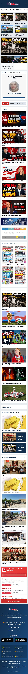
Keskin (8, 667)
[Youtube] (16, 636)
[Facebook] (9, 636)
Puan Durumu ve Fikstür (6, 652)
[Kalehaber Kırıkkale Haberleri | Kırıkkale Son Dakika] (13, 4)
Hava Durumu (5, 661)
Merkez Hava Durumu (6, 648)
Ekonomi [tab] (20, 103)
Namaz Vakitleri (12, 661)
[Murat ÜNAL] (14, 86)
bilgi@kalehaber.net (15, 630)
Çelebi (15, 666)
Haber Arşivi (19, 656)
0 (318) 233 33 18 (7, 584)
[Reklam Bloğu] (14, 221)
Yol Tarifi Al (16, 584)
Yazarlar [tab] (5, 72)
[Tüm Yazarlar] (25, 72)
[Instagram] (14, 636)
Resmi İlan (5, 9)
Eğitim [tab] (5, 103)
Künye (9, 663)
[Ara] (26, 4)
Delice (19, 666)
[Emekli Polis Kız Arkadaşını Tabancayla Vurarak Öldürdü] (20, 59)
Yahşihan (18, 667)
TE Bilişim (17, 671)
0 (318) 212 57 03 (7, 592)
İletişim (24, 661)
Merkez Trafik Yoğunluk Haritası (19, 648)
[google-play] (20, 640)
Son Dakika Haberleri (8, 656)
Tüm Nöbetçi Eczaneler (14, 601)
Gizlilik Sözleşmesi (16, 663)
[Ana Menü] (1, 4)
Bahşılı (7, 666)
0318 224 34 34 (15, 627)
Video (20, 9)
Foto (13, 9)
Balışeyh (11, 666)
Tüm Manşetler (19, 651)
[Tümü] (25, 243)
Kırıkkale (3, 666)
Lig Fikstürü (19, 661)
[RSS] (19, 636)
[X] (11, 636)
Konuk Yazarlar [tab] (14, 72)
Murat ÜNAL (14, 93)
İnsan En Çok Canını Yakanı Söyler (14, 76)
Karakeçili (24, 666)
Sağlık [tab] (12, 103)
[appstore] (7, 640)
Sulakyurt (13, 667)
